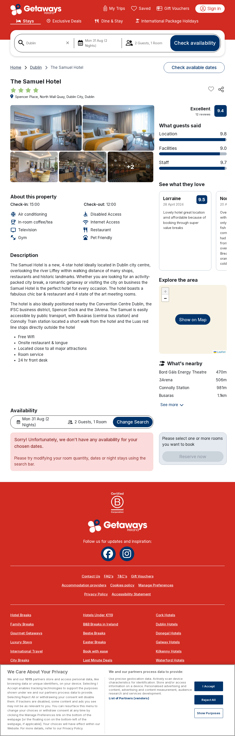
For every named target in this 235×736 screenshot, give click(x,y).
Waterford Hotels (170, 660)
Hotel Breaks (20, 615)
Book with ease (95, 651)
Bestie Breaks (94, 633)
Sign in (214, 8)
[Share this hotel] (221, 89)
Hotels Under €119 (98, 615)
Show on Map (193, 319)
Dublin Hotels (167, 624)
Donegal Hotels (168, 633)
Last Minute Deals (97, 660)
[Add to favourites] (211, 89)
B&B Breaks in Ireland (100, 624)
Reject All (208, 699)
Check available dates (194, 67)
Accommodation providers (84, 585)
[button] (220, 220)
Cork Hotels (165, 615)
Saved (145, 8)
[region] (117, 700)
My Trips (117, 8)
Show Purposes (209, 713)
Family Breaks (22, 624)
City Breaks (19, 660)
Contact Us (91, 576)
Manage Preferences (155, 585)
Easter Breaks (94, 642)
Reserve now (192, 456)
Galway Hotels (168, 642)
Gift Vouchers (176, 8)
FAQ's (108, 576)
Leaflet (221, 352)
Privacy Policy (96, 594)
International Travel (26, 651)
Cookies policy (122, 585)
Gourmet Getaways (26, 633)
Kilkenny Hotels (169, 651)
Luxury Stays (21, 642)
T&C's (122, 576)
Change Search (133, 422)
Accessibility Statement (131, 594)
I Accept (208, 686)
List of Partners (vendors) (129, 698)
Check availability (195, 43)
